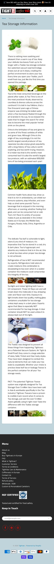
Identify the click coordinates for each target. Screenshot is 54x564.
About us (6, 450)
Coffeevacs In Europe (11, 472)
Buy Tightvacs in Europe (12, 455)
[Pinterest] (11, 527)
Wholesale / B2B (8, 483)
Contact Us (6, 475)
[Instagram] (17, 527)
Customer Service (9, 464)
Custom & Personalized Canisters (16, 486)
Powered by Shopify (33, 546)
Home (4, 18)
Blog (4, 452)
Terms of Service (9, 478)
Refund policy (7, 480)
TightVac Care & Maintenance (14, 469)
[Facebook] (5, 527)
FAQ (3, 458)
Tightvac (22, 546)
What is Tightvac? (9, 461)
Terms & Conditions (10, 466)
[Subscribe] (49, 518)
